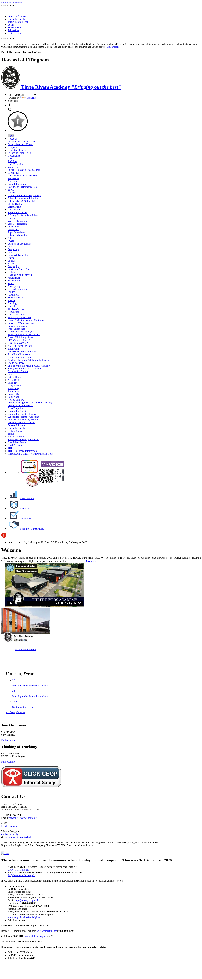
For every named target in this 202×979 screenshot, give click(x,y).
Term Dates (13, 391)
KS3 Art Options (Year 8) (20, 345)
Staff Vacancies (15, 164)
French (11, 263)
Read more (90, 561)
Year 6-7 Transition (17, 221)
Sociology (13, 303)
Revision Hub (14, 27)
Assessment (13, 229)
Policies (11, 192)
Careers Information (17, 326)
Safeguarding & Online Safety (23, 201)
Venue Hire (13, 167)
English (11, 260)
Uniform (12, 218)
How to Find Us (16, 399)
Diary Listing (14, 385)
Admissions (13, 30)
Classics (12, 246)
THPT (11, 448)
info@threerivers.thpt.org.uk (22, 817)
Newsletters (13, 380)
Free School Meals (17, 442)
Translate (31, 97)
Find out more (8, 740)
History (11, 272)
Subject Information (17, 235)
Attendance (13, 181)
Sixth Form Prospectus (19, 354)
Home (11, 135)
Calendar (12, 382)
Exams (11, 24)
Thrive (11, 433)
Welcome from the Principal (21, 141)
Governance (14, 155)
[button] (15, 38)
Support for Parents (17, 411)
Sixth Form (13, 348)
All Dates (10, 712)
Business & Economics (19, 243)
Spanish (11, 306)
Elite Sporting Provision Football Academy (29, 365)
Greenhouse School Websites (18, 837)
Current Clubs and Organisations (24, 170)
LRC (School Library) (19, 340)
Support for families (17, 212)
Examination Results (18, 371)
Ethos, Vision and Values (20, 144)
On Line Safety (15, 209)
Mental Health (15, 204)
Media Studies (15, 280)
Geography (13, 266)
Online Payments (16, 19)
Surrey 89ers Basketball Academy (24, 368)
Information (13, 172)
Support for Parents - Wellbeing (23, 416)
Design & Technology (19, 255)
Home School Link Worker (21, 422)
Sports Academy (16, 362)
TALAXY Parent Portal (19, 317)
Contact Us (13, 394)
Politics (11, 292)
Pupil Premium (15, 445)
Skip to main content (11, 2)
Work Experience (16, 328)
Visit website (113, 46)
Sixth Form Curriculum (19, 357)
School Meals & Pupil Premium (23, 439)
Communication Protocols (20, 405)
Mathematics (14, 277)
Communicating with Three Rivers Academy (30, 402)
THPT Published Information (22, 450)
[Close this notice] (5, 853)
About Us (12, 138)
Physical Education (17, 289)
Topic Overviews (16, 232)
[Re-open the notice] (2, 851)
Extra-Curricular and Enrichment (24, 334)
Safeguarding (14, 206)
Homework (13, 311)
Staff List (12, 161)
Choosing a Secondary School (23, 419)
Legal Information (10, 826)
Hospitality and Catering (20, 275)
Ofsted (11, 158)
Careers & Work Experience (22, 323)
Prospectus (13, 147)
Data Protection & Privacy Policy (24, 195)
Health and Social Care (19, 269)
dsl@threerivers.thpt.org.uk (21, 875)
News (10, 374)
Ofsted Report (15, 33)
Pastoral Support (16, 431)
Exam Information (17, 184)
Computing (13, 249)
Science (11, 300)
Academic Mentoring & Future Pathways (28, 360)
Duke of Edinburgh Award (21, 337)
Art (9, 238)
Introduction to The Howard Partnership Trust (30, 453)
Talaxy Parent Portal (18, 21)
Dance (11, 252)
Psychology (13, 294)
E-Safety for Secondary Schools (23, 215)
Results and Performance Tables (23, 187)
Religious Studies (16, 297)
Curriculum (13, 226)
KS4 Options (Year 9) (18, 343)
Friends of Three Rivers (19, 153)
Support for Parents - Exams (22, 414)
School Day (13, 388)
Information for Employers (21, 331)
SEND (11, 189)
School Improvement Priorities (23, 198)
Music (11, 283)
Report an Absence (17, 16)
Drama (11, 257)
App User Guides (16, 314)
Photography (14, 286)
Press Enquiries (15, 408)
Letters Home (14, 377)
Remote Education (17, 425)
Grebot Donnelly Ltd (11, 834)
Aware (11, 240)
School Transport (16, 436)
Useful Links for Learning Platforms (26, 320)
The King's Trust (16, 309)
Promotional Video (17, 150)
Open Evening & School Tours (23, 175)
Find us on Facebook (25, 649)
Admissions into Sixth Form (22, 351)
